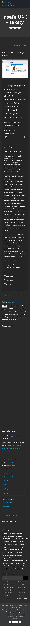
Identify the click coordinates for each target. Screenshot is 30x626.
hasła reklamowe (8, 476)
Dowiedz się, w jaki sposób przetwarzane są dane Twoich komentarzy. (12, 448)
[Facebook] (4, 524)
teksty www (9, 295)
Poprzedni (17, 45)
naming (5, 480)
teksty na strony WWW (10, 515)
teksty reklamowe (8, 511)
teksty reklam (7, 502)
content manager (14, 302)
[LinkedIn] (2, 524)
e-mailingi (6, 493)
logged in (13, 436)
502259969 (10, 462)
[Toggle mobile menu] (27, 2)
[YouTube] (6, 524)
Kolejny (24, 45)
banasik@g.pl (10, 465)
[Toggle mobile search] (24, 2)
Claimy (5, 485)
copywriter (17, 294)
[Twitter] (8, 524)
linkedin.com (9, 468)
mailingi (5, 489)
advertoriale (7, 507)
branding (17, 612)
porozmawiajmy (22, 598)
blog (14, 294)
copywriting (4, 295)
